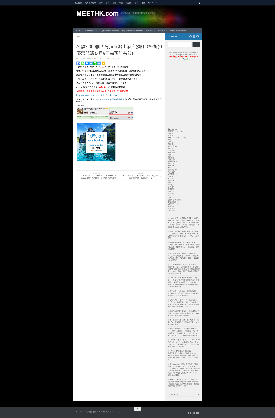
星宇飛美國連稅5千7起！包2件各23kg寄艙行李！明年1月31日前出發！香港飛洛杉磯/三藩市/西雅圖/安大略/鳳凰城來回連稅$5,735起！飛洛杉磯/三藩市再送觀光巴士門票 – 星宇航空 (184, 268)
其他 (78, 36)
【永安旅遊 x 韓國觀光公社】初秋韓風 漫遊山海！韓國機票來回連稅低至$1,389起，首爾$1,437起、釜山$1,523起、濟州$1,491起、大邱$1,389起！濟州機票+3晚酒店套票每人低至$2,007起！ (183, 222)
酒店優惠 (78, 2)
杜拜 (169, 176)
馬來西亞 (171, 157)
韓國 (121, 2)
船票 (169, 208)
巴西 (169, 197)
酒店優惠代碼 (90, 30)
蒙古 (169, 195)
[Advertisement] (184, 78)
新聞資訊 (171, 204)
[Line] (95, 63)
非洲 (169, 193)
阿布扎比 (171, 185)
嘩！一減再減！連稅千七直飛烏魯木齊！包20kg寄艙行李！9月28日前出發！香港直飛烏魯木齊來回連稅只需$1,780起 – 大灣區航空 (183, 256)
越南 (169, 163)
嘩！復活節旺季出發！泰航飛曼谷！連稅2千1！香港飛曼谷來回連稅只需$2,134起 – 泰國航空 (183, 322)
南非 (169, 178)
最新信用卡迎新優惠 (178, 30)
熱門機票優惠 (90, 2)
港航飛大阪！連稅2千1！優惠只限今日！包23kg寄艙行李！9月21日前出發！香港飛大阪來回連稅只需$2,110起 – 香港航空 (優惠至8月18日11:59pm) (183, 303)
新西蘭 (170, 170)
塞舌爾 (170, 189)
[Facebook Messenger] (87, 63)
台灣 (107, 2)
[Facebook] (78, 63)
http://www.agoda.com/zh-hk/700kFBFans (97, 95)
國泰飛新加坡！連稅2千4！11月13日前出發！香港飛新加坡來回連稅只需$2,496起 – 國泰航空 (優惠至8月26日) (183, 313)
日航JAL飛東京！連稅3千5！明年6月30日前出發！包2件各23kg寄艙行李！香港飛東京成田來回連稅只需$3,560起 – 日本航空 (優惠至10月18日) (184, 343)
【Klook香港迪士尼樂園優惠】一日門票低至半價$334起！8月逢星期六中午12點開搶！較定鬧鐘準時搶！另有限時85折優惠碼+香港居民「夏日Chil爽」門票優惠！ (183, 355)
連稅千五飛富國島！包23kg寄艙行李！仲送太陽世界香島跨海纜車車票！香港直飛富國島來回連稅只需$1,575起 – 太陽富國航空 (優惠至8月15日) (183, 382)
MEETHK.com (97, 13)
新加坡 (129, 2)
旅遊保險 (171, 206)
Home (79, 30)
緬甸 (169, 187)
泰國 (114, 2)
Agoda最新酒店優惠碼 (109, 30)
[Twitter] (99, 63)
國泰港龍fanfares (174, 137)
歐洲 (143, 2)
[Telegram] (91, 63)
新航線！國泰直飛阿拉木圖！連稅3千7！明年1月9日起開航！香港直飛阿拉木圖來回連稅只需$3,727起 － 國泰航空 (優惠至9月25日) (184, 245)
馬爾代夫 (171, 180)
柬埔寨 (170, 161)
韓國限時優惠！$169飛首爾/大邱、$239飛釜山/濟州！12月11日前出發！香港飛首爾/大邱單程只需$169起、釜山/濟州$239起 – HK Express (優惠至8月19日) (183, 331)
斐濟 (169, 182)
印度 (169, 165)
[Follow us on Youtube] (197, 36)
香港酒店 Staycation (176, 131)
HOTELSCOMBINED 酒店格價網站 (108, 99)
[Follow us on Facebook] (190, 36)
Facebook (152, 2)
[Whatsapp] (82, 63)
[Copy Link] (103, 63)
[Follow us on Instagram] (194, 36)
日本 (101, 2)
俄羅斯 (170, 159)
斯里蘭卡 (171, 174)
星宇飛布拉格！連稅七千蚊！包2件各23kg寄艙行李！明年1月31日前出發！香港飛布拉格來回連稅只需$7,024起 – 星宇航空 (183, 234)
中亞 (169, 191)
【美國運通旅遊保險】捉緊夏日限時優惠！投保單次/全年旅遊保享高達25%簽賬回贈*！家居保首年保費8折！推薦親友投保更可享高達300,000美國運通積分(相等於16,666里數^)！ (183, 282)
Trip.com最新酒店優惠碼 (132, 30)
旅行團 (170, 202)
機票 (169, 135)
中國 (169, 155)
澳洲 (136, 2)
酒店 (169, 133)
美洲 (169, 172)
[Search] (196, 44)
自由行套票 (172, 200)
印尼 (169, 167)
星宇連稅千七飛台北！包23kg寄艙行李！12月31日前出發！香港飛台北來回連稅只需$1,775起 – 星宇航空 (183, 293)
